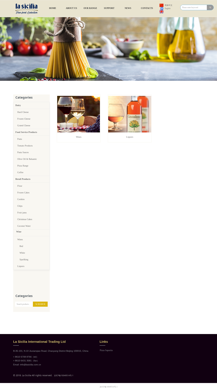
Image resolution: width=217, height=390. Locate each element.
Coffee (20, 172)
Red (21, 246)
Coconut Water (24, 226)
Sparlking (24, 259)
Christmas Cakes (24, 219)
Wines (20, 239)
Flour (19, 186)
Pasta (19, 139)
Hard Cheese (23, 112)
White (22, 253)
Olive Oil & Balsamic (27, 159)
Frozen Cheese (23, 119)
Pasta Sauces (23, 152)
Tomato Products (25, 146)
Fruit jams (22, 212)
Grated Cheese (23, 125)
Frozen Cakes (23, 192)
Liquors (20, 266)
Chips (19, 206)
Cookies (20, 199)
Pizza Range (22, 166)
